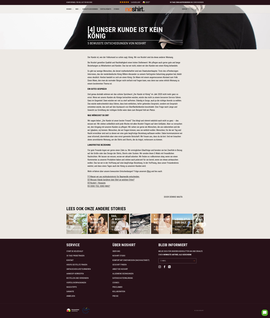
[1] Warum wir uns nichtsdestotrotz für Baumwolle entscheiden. (114, 176)
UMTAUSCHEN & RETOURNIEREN (78, 269)
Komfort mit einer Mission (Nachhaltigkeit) (130, 260)
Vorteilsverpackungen (76, 282)
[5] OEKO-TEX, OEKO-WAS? (99, 186)
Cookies (115, 282)
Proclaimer (117, 287)
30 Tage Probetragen (75, 256)
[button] (69, 9)
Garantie (70, 291)
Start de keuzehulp (74, 251)
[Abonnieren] (194, 260)
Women (68, 9)
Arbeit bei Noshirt (120, 269)
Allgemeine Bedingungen (122, 273)
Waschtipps (71, 287)
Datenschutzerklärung (122, 278)
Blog (149, 171)
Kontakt (70, 260)
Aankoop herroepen (75, 273)
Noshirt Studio (118, 256)
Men (77, 9)
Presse (115, 296)
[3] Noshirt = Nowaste (97, 183)
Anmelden (70, 296)
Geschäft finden (119, 265)
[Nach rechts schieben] (204, 224)
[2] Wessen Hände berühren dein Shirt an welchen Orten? (111, 179)
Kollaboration (118, 291)
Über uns (116, 251)
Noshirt (201, 310)
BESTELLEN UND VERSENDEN (77, 278)
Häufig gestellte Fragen (76, 265)
